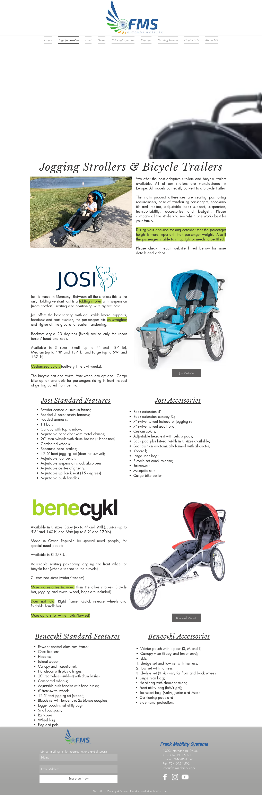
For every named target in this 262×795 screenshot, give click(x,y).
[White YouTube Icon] (185, 777)
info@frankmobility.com (179, 768)
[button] (81, 212)
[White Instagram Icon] (175, 777)
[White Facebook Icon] (165, 777)
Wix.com (161, 791)
